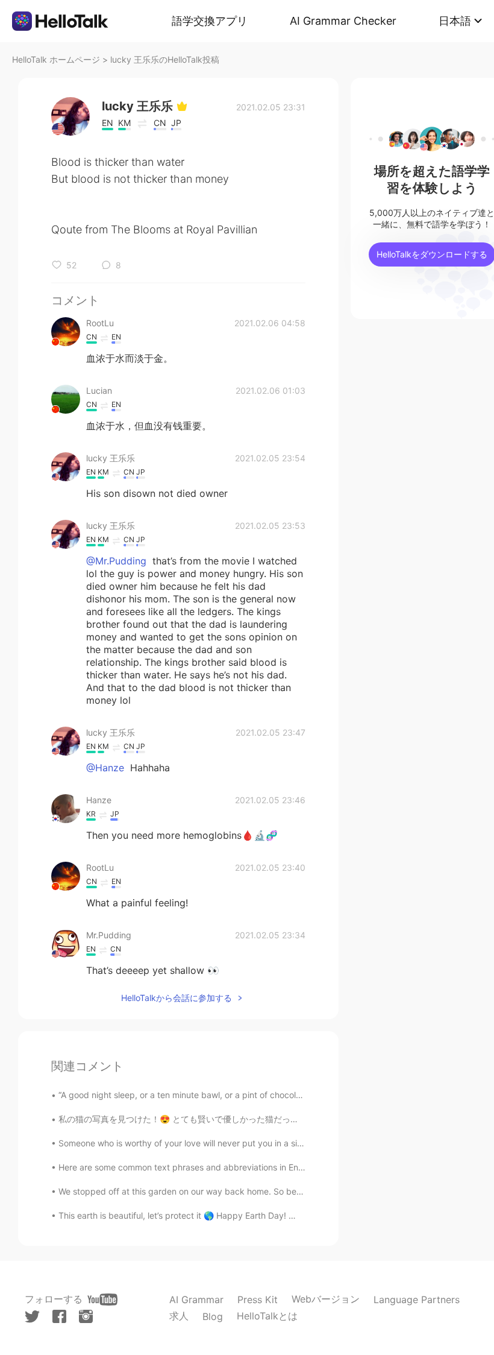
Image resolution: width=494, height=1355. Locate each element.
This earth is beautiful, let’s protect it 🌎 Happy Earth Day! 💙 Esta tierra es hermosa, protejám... (247, 1215)
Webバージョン (326, 1299)
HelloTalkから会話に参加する (176, 998)
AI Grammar (196, 1299)
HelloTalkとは (267, 1316)
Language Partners (417, 1299)
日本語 (455, 20)
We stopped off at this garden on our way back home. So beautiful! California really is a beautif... (248, 1191)
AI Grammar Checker (343, 20)
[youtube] (102, 1299)
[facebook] (59, 1316)
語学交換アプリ (210, 20)
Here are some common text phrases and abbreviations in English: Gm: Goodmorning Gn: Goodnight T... (262, 1167)
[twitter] (32, 1316)
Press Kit (257, 1299)
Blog (212, 1316)
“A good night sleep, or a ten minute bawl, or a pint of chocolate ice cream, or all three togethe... (247, 1095)
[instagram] (86, 1316)
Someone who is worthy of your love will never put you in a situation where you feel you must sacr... (253, 1143)
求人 (179, 1316)
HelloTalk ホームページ (56, 59)
